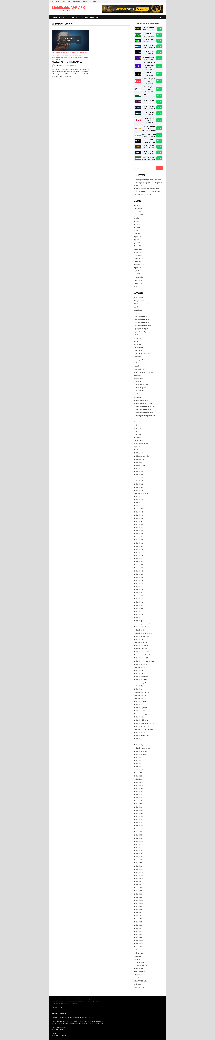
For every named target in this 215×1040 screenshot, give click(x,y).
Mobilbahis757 (138, 844)
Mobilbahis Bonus (139, 639)
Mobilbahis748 (138, 823)
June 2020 (137, 274)
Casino (136, 341)
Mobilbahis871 (138, 931)
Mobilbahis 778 (138, 552)
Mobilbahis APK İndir (140, 627)
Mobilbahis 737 (138, 506)
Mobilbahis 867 (138, 608)
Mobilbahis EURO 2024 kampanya (144, 661)
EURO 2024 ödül (139, 391)
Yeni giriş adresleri (139, 987)
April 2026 (137, 206)
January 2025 (138, 212)
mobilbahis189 (138, 779)
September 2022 (139, 265)
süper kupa (137, 959)
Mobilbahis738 (138, 810)
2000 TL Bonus (138, 298)
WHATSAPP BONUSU (140, 981)
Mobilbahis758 (138, 847)
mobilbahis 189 (138, 481)
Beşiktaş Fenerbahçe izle (141, 329)
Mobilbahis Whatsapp (140, 751)
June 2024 (137, 221)
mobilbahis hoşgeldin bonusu (143, 683)
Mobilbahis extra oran (140, 664)
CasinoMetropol (139, 347)
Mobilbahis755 (138, 838)
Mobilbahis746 (138, 816)
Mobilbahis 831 (138, 577)
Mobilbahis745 (138, 813)
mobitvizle (137, 950)
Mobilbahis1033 (138, 757)
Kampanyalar (92, 1)
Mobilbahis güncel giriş (141, 677)
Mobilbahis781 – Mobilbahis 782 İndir (68, 62)
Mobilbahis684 (138, 782)
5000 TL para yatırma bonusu (143, 304)
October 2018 (138, 283)
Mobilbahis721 (138, 791)
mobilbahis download (140, 649)
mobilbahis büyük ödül (140, 642)
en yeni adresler (138, 378)
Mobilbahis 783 (83, 53)
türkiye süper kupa (139, 975)
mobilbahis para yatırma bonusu (144, 729)
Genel (135, 419)
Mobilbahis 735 (138, 499)
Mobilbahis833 (138, 897)
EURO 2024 (137, 381)
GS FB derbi (137, 428)
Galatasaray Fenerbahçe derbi (143, 409)
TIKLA (159, 35)
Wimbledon (137, 984)
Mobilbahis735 (138, 801)
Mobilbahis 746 (138, 515)
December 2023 (138, 233)
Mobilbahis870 (138, 928)
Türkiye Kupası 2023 (140, 972)
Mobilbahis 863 (138, 596)
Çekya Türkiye (138, 350)
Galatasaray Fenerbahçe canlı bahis (144, 406)
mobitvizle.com (138, 953)
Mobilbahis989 (138, 941)
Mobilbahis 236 (138, 487)
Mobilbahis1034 (138, 760)
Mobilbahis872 (138, 934)
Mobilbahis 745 (138, 512)
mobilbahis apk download (142, 624)
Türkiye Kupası (138, 968)
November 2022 (138, 258)
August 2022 (137, 268)
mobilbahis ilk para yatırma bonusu (144, 686)
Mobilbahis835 (138, 903)
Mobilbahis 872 (138, 618)
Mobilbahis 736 (138, 503)
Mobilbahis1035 (138, 763)
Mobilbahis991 (138, 947)
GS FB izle (137, 431)
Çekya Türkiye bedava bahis (142, 354)
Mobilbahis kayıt (139, 704)
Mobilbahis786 (56, 59)
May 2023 (136, 240)
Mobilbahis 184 (138, 475)
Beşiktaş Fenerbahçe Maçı (142, 332)
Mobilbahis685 (138, 785)
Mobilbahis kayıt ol (139, 711)
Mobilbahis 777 (138, 549)
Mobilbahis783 (65, 57)
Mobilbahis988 (138, 937)
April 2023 (137, 243)
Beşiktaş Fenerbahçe (140, 316)
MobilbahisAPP (60, 65)
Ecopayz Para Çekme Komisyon (143, 372)
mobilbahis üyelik (139, 742)
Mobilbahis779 (138, 857)
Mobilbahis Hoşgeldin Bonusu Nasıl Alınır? (146, 188)
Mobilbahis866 (138, 919)
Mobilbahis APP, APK (68, 7)
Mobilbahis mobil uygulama (142, 714)
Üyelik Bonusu (138, 978)
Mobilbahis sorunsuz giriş (141, 736)
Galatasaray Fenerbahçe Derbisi (143, 413)
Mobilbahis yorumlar (140, 754)
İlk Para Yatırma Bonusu (141, 444)
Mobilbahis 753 (138, 531)
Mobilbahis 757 (138, 543)
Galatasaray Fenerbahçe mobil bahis (145, 416)
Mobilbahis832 (138, 894)
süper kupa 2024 (139, 962)
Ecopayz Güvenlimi (139, 369)
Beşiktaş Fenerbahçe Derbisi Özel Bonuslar (147, 191)
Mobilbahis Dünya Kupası (141, 652)
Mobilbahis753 (138, 832)
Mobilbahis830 (138, 888)
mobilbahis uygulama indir (142, 748)
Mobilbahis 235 (138, 484)
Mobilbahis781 (56, 53)
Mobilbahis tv (138, 739)
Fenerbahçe (137, 397)
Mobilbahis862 (138, 906)
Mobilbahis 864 (138, 599)
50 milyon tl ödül (139, 301)
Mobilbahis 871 (138, 614)
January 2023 (138, 252)
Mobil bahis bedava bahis (141, 456)
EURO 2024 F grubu (140, 388)
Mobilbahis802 (138, 885)
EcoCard (85, 1)
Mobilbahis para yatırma (141, 726)
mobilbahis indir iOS (140, 698)
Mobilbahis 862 (138, 593)
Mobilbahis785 (84, 57)
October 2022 (138, 261)
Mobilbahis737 (138, 807)
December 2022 (138, 255)
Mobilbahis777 (138, 850)
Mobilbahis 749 (138, 524)
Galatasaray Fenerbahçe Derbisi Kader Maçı (147, 180)
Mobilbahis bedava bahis (141, 636)
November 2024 (138, 215)
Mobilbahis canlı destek (141, 645)
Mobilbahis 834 (138, 586)
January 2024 (138, 230)
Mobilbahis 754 (138, 534)
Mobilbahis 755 (138, 537)
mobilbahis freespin (140, 667)
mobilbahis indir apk (140, 695)
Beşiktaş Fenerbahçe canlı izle (143, 319)
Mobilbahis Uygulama (140, 745)
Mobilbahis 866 (138, 605)
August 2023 (137, 237)
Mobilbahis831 (138, 891)
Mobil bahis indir (139, 462)
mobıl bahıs (137, 956)
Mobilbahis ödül (138, 717)
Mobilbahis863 (138, 909)
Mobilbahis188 (138, 776)
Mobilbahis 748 (138, 521)
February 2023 (138, 249)
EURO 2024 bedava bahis (141, 385)
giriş (135, 422)
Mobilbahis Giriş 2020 (140, 673)
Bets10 (136, 335)
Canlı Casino (137, 338)
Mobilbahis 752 (138, 527)
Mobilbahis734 (138, 798)
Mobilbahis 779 (138, 555)
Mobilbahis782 (56, 57)
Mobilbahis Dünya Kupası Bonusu (144, 655)
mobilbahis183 (138, 770)
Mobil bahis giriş (139, 459)
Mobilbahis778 (138, 854)
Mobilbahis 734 (138, 496)
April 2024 (137, 227)
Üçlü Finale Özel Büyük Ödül (142, 194)
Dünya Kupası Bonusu (140, 360)
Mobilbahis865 (138, 916)
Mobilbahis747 (138, 819)
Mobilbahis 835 (138, 590)
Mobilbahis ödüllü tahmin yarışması (145, 723)
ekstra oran (137, 375)
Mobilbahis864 (138, 913)
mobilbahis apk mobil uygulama (143, 633)
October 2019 (138, 280)
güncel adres (138, 437)
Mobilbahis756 (138, 841)
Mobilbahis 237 (138, 490)
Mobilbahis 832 (138, 580)
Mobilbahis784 (75, 57)
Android (136, 307)
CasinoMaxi (137, 344)
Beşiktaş (136, 313)
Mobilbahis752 (138, 829)
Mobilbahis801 (138, 882)
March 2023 (137, 246)
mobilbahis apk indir (140, 630)
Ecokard (136, 366)
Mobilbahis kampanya (140, 701)
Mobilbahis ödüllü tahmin (141, 720)
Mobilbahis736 (138, 804)
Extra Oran (137, 394)
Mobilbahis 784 (56, 55)
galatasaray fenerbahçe (141, 400)
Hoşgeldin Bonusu (139, 440)
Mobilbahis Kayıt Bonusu (141, 708)
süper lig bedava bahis (140, 965)
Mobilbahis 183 (138, 472)
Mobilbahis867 (138, 922)
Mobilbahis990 (138, 944)
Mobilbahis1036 (138, 767)
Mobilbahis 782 (73, 53)
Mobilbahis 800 (138, 568)
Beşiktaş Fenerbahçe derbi (142, 322)
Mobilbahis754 (138, 835)
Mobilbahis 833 (138, 583)
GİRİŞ (159, 29)
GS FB (135, 425)
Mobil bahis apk (138, 453)
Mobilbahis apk (66, 55)
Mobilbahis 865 (138, 602)
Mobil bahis (137, 450)
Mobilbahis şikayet (139, 732)
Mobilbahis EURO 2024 (141, 658)
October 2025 (138, 209)
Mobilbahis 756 (138, 540)
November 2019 (138, 277)
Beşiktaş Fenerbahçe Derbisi (142, 326)
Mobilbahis (64, 53)
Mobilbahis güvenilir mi (141, 680)
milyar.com (137, 447)
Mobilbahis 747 (138, 518)
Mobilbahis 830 (138, 574)
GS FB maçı (137, 434)
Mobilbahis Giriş (67, 1)
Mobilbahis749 (138, 826)
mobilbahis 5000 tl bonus (141, 493)
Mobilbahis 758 (138, 546)
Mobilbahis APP (77, 1)
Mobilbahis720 (138, 788)
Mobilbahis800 (138, 878)
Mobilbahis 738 (138, 509)
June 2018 (137, 286)
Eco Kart (136, 363)
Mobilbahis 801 (138, 571)
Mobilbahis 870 (138, 611)
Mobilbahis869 (138, 925)
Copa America (138, 357)
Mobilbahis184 (138, 773)
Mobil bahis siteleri (139, 465)
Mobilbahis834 (138, 900)
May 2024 (136, 224)
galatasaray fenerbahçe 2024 (143, 403)
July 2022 (136, 271)
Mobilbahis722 (138, 795)
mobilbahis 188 (138, 478)
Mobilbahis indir (76, 55)
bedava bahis (138, 310)
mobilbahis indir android (141, 692)
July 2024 (136, 218)
